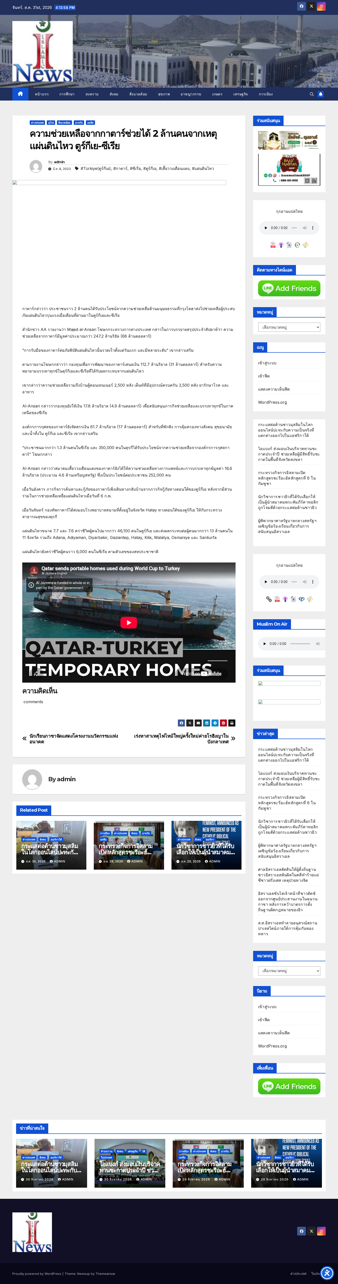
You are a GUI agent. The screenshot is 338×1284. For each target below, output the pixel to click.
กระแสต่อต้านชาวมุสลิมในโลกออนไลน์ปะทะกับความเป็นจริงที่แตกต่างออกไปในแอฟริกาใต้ (286, 430)
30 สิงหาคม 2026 (40, 1179)
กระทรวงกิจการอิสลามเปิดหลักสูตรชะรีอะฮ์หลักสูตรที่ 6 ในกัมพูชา (126, 852)
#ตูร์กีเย (149, 168)
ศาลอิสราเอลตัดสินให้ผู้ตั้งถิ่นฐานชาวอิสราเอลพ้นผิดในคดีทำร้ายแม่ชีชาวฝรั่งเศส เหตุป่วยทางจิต (288, 875)
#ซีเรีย (135, 168)
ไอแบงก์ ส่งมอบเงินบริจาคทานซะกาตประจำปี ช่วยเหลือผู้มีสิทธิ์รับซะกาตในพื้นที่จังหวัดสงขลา (289, 454)
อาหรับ (79, 122)
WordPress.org (272, 402)
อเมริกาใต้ (56, 839)
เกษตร (217, 94)
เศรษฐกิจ (240, 94)
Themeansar (105, 1274)
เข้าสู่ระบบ (267, 362)
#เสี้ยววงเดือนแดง (174, 168)
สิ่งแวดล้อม (138, 94)
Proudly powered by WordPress (37, 1274)
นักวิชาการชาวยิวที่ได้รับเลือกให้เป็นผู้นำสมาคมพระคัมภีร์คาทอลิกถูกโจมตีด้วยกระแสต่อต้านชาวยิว (288, 502)
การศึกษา (67, 94)
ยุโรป (51, 122)
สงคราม (92, 94)
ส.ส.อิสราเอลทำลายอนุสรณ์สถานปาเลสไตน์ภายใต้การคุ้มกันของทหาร (287, 928)
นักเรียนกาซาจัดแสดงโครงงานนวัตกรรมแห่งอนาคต (73, 739)
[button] (312, 94)
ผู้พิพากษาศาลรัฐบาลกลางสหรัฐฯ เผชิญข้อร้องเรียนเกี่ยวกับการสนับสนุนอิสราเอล (287, 526)
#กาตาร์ (120, 168)
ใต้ (143, 1151)
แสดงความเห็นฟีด (274, 389)
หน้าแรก (41, 94)
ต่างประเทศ (37, 122)
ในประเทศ (106, 1157)
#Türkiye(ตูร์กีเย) (96, 168)
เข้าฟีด (264, 376)
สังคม (114, 94)
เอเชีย (90, 122)
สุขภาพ (164, 94)
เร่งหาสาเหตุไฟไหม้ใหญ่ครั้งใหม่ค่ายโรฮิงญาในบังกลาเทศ (181, 739)
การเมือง (266, 94)
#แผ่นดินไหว (203, 168)
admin (59, 162)
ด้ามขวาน (106, 1151)
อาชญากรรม (191, 94)
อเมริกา (210, 839)
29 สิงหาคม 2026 (196, 1179)
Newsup (83, 1274)
